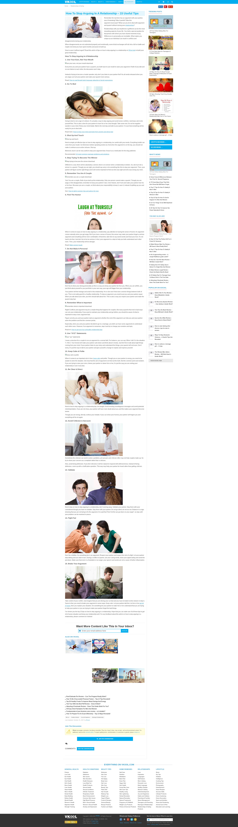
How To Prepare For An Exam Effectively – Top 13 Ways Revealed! (88, 714)
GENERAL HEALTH (72, 769)
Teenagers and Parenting (145, 802)
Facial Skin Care (124, 787)
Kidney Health (69, 798)
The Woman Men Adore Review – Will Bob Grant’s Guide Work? (163, 354)
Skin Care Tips (123, 789)
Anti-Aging (104, 778)
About (121, 822)
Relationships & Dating (77, 6)
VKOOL (98, 816)
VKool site (131, 50)
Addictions (86, 774)
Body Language (142, 785)
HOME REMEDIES (125, 769)
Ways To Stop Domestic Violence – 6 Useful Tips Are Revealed (164, 337)
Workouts (104, 772)
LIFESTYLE (160, 769)
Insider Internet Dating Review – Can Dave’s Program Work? (160, 235)
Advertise (126, 822)
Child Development (143, 791)
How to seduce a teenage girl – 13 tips (160, 135)
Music (157, 772)
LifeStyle (139, 2)
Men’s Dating (141, 781)
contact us (137, 732)
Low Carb (67, 774)
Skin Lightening (123, 794)
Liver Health (68, 787)
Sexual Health (87, 787)
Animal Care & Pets (161, 804)
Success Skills (160, 791)
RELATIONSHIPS (144, 769)
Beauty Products (106, 804)
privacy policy (155, 824)
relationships (129, 25)
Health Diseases (88, 781)
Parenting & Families (144, 798)
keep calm (96, 358)
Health (93, 2)
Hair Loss (104, 783)
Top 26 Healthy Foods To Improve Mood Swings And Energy (86, 701)
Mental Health (69, 800)
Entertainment (160, 787)
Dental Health (69, 794)
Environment (159, 783)
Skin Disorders (87, 778)
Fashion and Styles (106, 807)
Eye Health (68, 778)
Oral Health (68, 781)
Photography (160, 785)
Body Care (104, 781)
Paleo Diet (104, 789)
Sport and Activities (161, 800)
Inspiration (141, 774)
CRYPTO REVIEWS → (158, 142)
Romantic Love (142, 783)
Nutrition (121, 774)
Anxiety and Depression (90, 807)
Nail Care (122, 772)
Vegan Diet (122, 783)
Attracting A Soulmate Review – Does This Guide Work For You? (87, 706)
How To (120, 2)
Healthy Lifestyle (75, 717)
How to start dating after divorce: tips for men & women (162, 328)
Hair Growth (104, 791)
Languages (141, 776)
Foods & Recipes (106, 800)
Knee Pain (122, 781)
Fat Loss (103, 776)
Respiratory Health (88, 794)
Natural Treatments (125, 800)
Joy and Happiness (85, 717)
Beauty (100, 2)
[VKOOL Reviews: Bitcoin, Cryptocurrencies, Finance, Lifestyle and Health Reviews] (71, 2)
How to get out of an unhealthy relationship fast (86, 329)
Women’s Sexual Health (90, 804)
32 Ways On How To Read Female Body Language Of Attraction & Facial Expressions (160, 73)
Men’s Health (68, 791)
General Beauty (105, 802)
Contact (139, 822)
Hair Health (122, 785)
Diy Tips (158, 774)
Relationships (129, 2)
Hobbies (158, 776)
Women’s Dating (142, 789)
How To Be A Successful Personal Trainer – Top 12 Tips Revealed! (88, 699)
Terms (148, 824)
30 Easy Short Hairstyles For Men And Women (81, 709)
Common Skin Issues (89, 798)
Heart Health (68, 789)
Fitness (67, 772)
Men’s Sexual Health (89, 802)
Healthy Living (123, 791)
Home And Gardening (162, 802)
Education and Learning (163, 807)
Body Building (69, 796)
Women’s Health (69, 802)
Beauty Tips (104, 787)
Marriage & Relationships (97, 717)
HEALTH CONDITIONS (91, 769)
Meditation (122, 776)
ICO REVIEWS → (157, 147)
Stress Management (144, 800)
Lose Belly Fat (87, 783)
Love (139, 772)
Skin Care (104, 785)
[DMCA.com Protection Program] (71, 822)
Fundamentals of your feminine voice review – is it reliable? (85, 711)
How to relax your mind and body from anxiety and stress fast (93, 132)
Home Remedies (110, 2)
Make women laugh (75, 245)
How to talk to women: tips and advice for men (84, 191)
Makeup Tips (105, 794)
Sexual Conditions (88, 789)
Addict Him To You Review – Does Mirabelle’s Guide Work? (163, 295)
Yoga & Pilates (105, 798)
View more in (155, 360)
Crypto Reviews (84, 2)
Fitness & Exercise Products (127, 807)
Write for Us (133, 822)
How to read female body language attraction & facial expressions (91, 80)
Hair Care (104, 774)
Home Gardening (161, 796)
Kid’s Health (68, 783)
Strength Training (70, 807)
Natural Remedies (124, 798)
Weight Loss (104, 796)
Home (66, 6)
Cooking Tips (160, 781)
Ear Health (68, 776)
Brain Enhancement (89, 796)
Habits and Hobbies (143, 796)
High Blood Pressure (89, 800)
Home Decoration (161, 798)
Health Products (87, 785)
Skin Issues (86, 776)
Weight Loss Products (125, 804)
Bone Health (68, 785)
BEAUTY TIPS (106, 769)
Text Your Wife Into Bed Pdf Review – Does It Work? (83, 704)
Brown (88, 720)
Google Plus (95, 823)
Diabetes (85, 772)
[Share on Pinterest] (165, 6)
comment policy (89, 732)
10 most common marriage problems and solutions (92, 154)
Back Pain (122, 778)
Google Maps (94, 821)
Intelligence (159, 778)
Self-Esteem (141, 778)
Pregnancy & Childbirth (126, 802)
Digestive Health (69, 804)
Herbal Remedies (124, 796)
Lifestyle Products (161, 794)
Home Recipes (160, 789)
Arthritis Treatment (88, 791)
